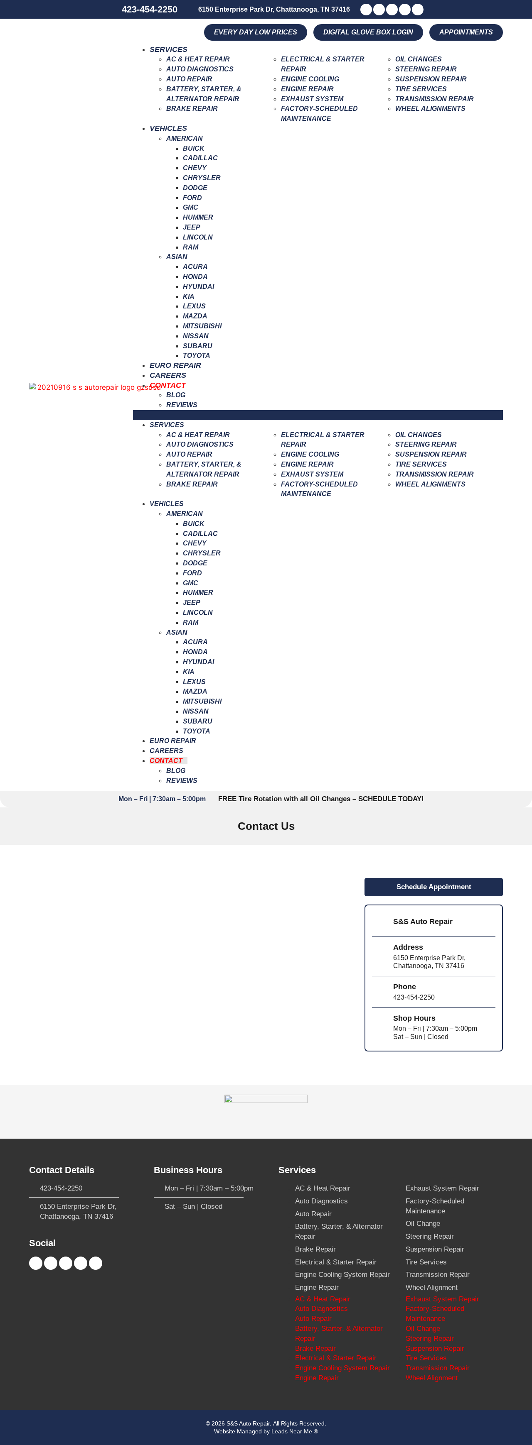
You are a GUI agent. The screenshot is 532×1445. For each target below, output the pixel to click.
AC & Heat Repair (198, 59)
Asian (176, 256)
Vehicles (168, 128)
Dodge (195, 187)
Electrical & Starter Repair (336, 1262)
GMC (190, 207)
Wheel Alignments (430, 108)
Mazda (195, 316)
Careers (168, 375)
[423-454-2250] (114, 10)
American (184, 138)
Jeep (191, 227)
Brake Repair (192, 108)
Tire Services (421, 89)
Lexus (194, 306)
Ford (192, 197)
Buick (193, 148)
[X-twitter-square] (392, 9)
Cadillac (200, 157)
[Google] (418, 9)
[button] (466, 32)
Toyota (196, 355)
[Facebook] (366, 9)
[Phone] (379, 991)
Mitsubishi (202, 326)
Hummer (198, 217)
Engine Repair (307, 89)
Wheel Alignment (432, 1287)
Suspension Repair (431, 79)
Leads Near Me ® (294, 1431)
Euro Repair (175, 365)
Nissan (196, 336)
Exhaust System (312, 99)
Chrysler (202, 177)
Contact (168, 385)
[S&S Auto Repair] (379, 922)
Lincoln (198, 237)
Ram (190, 247)
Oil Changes (418, 59)
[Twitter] (50, 1263)
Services (168, 49)
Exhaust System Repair (442, 1188)
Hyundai (198, 286)
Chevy (195, 167)
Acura (195, 266)
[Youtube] (379, 9)
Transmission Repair (434, 99)
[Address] (379, 956)
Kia (189, 296)
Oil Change (423, 1223)
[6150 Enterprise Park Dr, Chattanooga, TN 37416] (191, 9)
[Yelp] (405, 9)
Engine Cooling (310, 79)
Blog (175, 395)
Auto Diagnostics (200, 69)
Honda (195, 276)
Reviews (181, 404)
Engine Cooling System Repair (342, 1275)
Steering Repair (426, 69)
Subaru (197, 346)
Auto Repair (189, 79)
